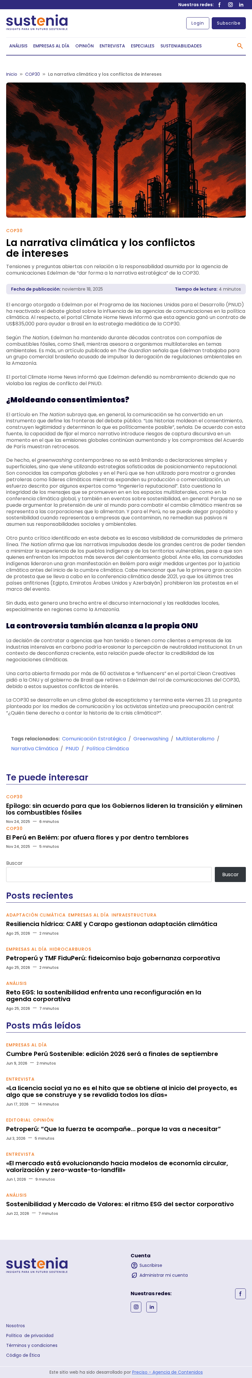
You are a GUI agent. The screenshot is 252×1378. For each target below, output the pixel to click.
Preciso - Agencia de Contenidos (167, 1372)
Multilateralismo (195, 738)
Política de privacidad (29, 1335)
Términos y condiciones (31, 1345)
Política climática (107, 748)
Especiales (142, 46)
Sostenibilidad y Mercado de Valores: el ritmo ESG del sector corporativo (120, 1204)
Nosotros (15, 1326)
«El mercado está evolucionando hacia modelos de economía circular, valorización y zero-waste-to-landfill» (117, 1166)
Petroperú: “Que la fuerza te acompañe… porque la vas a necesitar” (113, 1129)
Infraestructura (134, 915)
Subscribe (229, 23)
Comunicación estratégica (94, 738)
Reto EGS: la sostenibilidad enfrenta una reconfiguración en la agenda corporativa (103, 995)
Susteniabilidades (181, 46)
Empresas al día (51, 46)
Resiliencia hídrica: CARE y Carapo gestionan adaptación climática (111, 924)
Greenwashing (150, 738)
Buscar (14, 863)
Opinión (84, 46)
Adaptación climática (36, 915)
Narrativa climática (34, 748)
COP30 (14, 231)
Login (197, 23)
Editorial (18, 1120)
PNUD (72, 748)
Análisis (18, 46)
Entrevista (112, 46)
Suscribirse (146, 1265)
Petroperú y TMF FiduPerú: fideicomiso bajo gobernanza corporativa (113, 958)
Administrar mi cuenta (159, 1275)
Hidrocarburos (70, 949)
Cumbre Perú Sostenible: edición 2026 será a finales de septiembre (112, 1054)
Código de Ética (23, 1355)
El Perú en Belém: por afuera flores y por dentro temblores (97, 837)
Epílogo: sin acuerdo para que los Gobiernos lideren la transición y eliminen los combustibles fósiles (124, 809)
